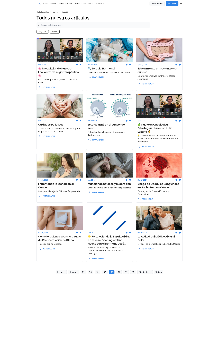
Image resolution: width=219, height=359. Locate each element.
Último (158, 272)
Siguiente (143, 272)
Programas (43, 31)
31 (97, 272)
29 (83, 272)
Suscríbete (172, 3)
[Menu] (180, 3)
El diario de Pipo (42, 12)
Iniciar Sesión (157, 3)
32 (105, 272)
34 (119, 272)
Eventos (54, 31)
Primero (61, 272)
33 (112, 272)
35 (126, 272)
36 (133, 272)
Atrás (74, 272)
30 (90, 272)
